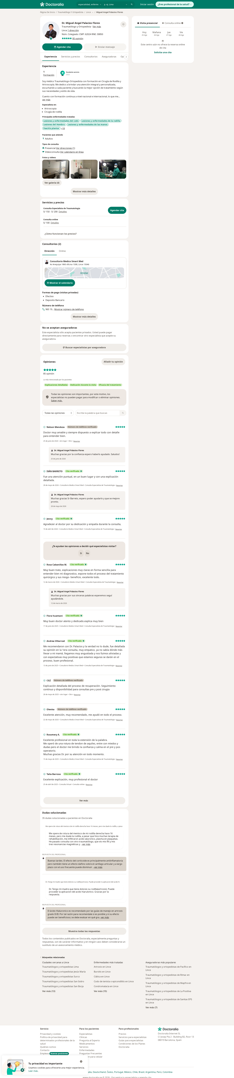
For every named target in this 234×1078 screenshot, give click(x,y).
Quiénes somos (48, 1046)
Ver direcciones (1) (65, 148)
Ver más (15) (100, 991)
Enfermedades (86, 1050)
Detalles (63, 211)
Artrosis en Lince (102, 966)
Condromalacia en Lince (106, 986)
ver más (46, 99)
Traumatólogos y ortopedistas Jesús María (64, 971)
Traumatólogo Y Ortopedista (70, 12)
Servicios (83, 1046)
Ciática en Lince (102, 976)
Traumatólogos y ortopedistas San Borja (63, 986)
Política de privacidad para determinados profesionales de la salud (57, 1040)
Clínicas (83, 1037)
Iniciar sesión (147, 4)
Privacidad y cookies (50, 1033)
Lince (80, 264)
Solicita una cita (163, 52)
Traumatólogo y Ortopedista (76, 26)
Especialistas (85, 1033)
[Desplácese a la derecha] (126, 57)
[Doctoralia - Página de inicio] (57, 4)
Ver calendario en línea (72, 151)
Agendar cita (117, 210)
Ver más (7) (151, 1007)
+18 (63, 128)
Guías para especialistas (131, 1040)
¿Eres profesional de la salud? (173, 4)
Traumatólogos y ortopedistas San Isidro (63, 981)
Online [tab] (62, 250)
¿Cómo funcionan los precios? (61, 233)
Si (81, 553)
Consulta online (171, 24)
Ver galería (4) (52, 182)
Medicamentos (87, 1043)
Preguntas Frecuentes (90, 1053)
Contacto (44, 1050)
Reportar (76, 441)
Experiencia (50, 56)
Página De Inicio (47, 12)
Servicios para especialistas (133, 1037)
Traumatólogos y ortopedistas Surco (61, 976)
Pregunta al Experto (89, 1040)
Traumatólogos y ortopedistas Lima (60, 966)
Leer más (33, 1070)
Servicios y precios (70, 56)
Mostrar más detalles (85, 192)
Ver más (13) (48, 991)
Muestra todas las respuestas (84, 931)
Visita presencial (147, 24)
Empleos (54, 1053)
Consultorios (91, 56)
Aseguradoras (109, 56)
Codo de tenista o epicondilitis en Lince (114, 981)
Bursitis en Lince (102, 971)
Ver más (93, 801)
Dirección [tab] (49, 250)
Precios (122, 1033)
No (87, 553)
